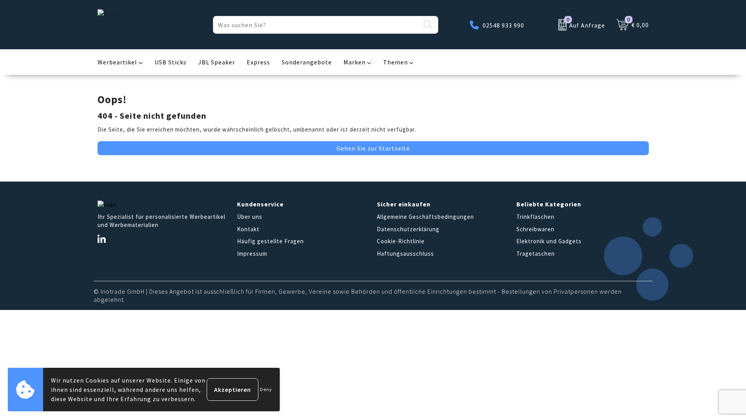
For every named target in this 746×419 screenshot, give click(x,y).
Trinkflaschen (535, 216)
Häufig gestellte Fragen (270, 241)
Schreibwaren (535, 229)
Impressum (252, 253)
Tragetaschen (535, 253)
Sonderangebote (307, 62)
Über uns (249, 216)
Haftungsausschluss (405, 253)
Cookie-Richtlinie (401, 241)
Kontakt (248, 229)
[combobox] (316, 25)
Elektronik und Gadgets (549, 241)
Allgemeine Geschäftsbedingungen (425, 216)
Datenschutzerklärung (408, 229)
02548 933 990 (503, 25)
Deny (266, 389)
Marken (354, 62)
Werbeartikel (117, 62)
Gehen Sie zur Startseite (373, 148)
